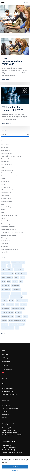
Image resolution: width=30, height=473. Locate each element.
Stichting (4, 238)
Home (4, 350)
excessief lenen (16, 293)
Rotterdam (18, 312)
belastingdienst (19, 270)
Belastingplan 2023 (7, 273)
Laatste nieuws (6, 201)
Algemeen (4, 147)
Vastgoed (4, 246)
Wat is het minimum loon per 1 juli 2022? (12, 108)
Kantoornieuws (6, 198)
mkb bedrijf (10, 304)
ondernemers (5, 308)
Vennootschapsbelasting (9, 249)
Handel (3, 184)
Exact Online (5, 293)
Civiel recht (5, 161)
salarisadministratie (7, 316)
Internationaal (6, 193)
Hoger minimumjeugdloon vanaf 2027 (12, 61)
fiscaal (24, 293)
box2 (16, 277)
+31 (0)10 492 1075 (15, 452)
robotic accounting (7, 312)
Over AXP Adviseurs (8, 369)
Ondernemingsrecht (7, 224)
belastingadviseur (7, 270)
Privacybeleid (15, 470)
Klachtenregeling (7, 391)
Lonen (3, 204)
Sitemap (4, 411)
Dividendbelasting (7, 170)
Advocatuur (5, 145)
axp (9, 266)
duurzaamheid (6, 289)
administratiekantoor (18, 262)
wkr (17, 328)
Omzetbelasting (6, 221)
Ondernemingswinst (8, 226)
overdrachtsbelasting (18, 308)
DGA (2, 167)
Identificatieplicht (7, 388)
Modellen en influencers (9, 215)
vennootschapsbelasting (17, 324)
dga (21, 281)
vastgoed (4, 324)
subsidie (4, 320)
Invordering (5, 195)
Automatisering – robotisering (11, 156)
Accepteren (15, 466)
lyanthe (11, 301)
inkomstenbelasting (16, 297)
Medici (3, 209)
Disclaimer (5, 414)
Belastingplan (5, 159)
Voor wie (5, 365)
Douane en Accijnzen (8, 173)
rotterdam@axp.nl (13, 450)
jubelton (4, 301)
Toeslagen (4, 243)
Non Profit (4, 218)
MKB (2, 212)
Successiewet (5, 241)
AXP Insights (6, 358)
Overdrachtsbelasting (8, 229)
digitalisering (15, 285)
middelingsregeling (21, 301)
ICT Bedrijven (5, 187)
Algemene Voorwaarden (9, 394)
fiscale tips (5, 297)
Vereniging (4, 252)
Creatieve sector (6, 164)
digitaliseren (5, 285)
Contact (4, 417)
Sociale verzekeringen (8, 235)
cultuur (15, 281)
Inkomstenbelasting (7, 190)
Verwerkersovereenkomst (10, 408)
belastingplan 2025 (7, 277)
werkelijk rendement (7, 328)
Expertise (5, 354)
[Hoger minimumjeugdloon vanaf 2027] (15, 46)
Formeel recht (6, 181)
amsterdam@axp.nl (13, 432)
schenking (19, 316)
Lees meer (5, 79)
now (17, 304)
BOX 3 (22, 277)
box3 (3, 281)
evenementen (16, 289)
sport (25, 316)
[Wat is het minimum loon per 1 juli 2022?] (15, 95)
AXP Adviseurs (17, 266)
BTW (8, 281)
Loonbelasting (6, 207)
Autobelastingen (6, 153)
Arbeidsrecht (5, 150)
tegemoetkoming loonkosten (17, 320)
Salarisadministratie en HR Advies (12, 232)
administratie (6, 262)
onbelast (23, 304)
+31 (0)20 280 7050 (15, 435)
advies (4, 266)
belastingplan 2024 (20, 273)
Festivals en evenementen (10, 176)
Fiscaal (3, 178)
